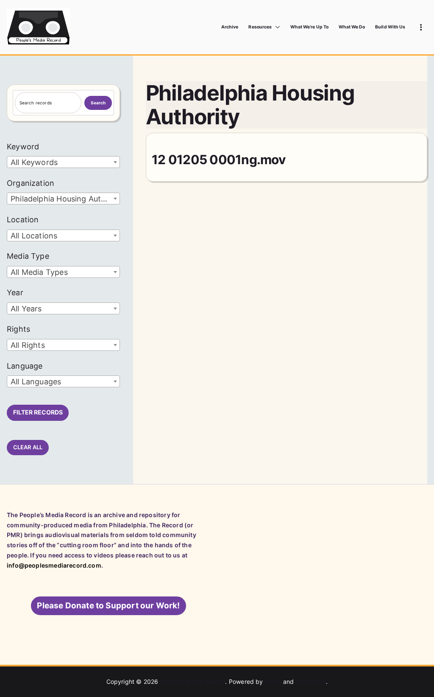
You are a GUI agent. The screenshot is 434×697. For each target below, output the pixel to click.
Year (15, 292)
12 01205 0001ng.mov (219, 159)
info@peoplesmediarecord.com (54, 565)
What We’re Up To (309, 27)
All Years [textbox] (26, 308)
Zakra (273, 681)
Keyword (23, 146)
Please (108, 605)
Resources (259, 27)
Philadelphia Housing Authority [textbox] (65, 198)
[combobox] (63, 162)
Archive (229, 27)
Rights (18, 329)
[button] (276, 27)
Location (23, 219)
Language (24, 365)
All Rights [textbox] (28, 345)
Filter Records (38, 412)
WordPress (311, 681)
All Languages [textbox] (36, 381)
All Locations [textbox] (34, 235)
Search (98, 102)
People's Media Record (192, 681)
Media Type (28, 256)
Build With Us (390, 27)
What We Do (352, 27)
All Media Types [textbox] (39, 272)
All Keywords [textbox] (34, 162)
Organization (30, 183)
